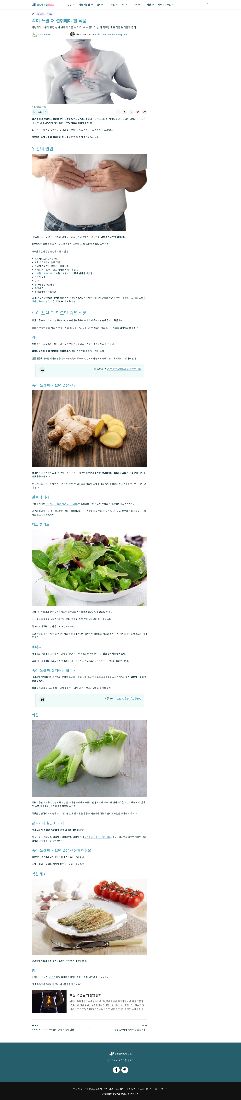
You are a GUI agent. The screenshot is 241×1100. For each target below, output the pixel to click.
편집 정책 (130, 1088)
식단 (113, 4)
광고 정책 (119, 1088)
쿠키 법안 (108, 1088)
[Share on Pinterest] (138, 112)
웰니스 (100, 4)
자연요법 (49, 14)
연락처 (164, 1088)
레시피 (125, 4)
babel (47, 34)
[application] (73, 4)
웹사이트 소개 (152, 1088)
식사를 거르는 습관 (43, 273)
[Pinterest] (124, 1070)
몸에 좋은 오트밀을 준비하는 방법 (124, 368)
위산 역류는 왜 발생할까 (129, 698)
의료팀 (141, 1088)
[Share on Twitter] (124, 112)
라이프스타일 (164, 4)
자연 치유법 (84, 4)
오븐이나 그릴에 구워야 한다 (97, 837)
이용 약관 (77, 1088)
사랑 (149, 4)
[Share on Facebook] (118, 112)
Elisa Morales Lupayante (115, 34)
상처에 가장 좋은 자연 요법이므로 (61, 503)
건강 (70, 4)
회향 (45, 802)
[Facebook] (116, 1070)
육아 (137, 4)
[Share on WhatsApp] (131, 112)
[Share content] (144, 112)
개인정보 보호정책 (93, 1088)
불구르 (52, 977)
